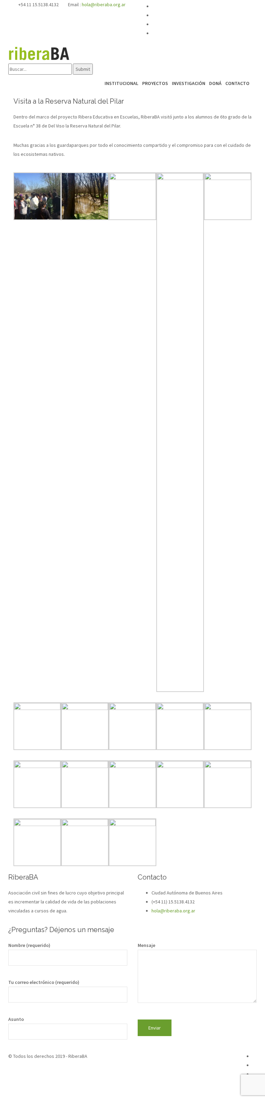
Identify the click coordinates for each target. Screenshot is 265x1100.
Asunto (16, 1019)
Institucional (121, 83)
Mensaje (146, 945)
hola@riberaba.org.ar (104, 4)
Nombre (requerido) (29, 945)
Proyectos (155, 83)
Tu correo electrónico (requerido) (43, 982)
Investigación (188, 83)
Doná (215, 83)
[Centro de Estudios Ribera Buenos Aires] (39, 53)
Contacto (237, 83)
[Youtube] (202, 15)
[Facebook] (202, 6)
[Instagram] (202, 24)
